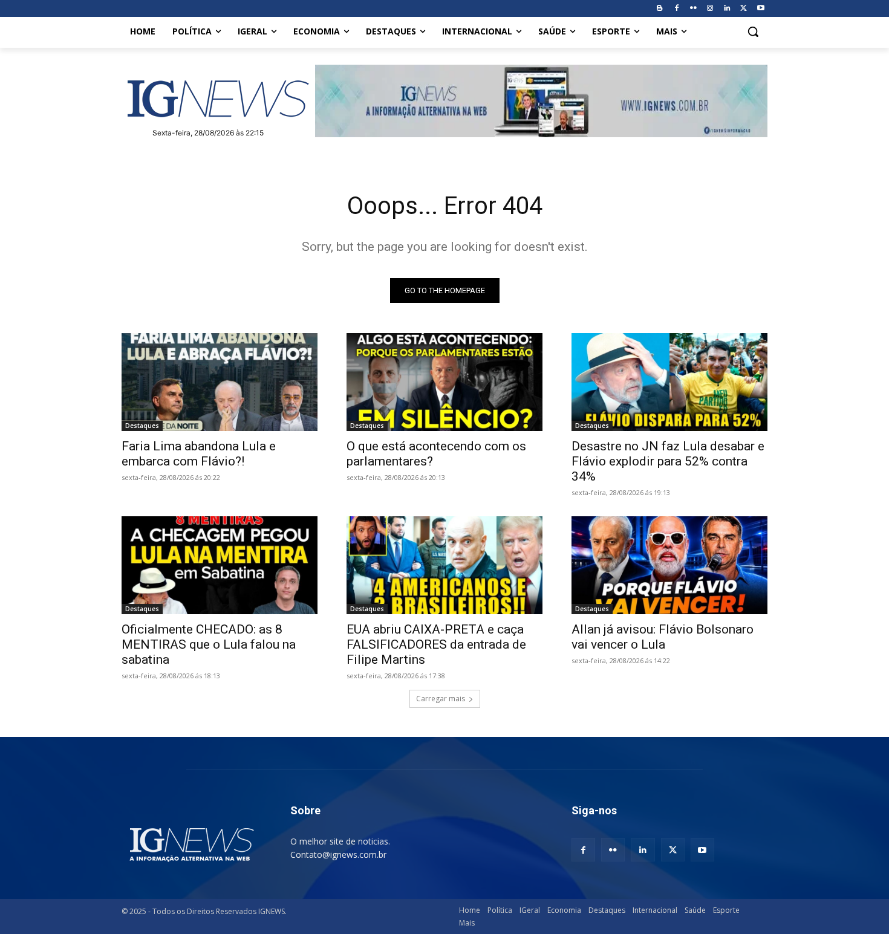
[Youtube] (760, 9)
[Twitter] (744, 9)
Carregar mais (440, 698)
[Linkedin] (727, 9)
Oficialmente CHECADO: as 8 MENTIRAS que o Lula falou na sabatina (209, 644)
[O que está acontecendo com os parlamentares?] (444, 382)
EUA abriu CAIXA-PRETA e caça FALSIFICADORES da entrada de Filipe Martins (436, 644)
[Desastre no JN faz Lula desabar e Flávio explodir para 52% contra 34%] (669, 382)
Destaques (142, 425)
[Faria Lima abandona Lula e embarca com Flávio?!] (220, 382)
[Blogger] (659, 9)
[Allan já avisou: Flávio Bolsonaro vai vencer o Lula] (669, 565)
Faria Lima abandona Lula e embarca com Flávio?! (199, 454)
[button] (752, 31)
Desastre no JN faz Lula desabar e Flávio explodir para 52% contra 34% (668, 461)
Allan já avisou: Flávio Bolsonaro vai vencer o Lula (663, 637)
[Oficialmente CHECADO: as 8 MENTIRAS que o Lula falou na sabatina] (220, 565)
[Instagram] (710, 9)
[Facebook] (676, 9)
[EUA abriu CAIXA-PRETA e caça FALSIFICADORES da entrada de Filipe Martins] (444, 565)
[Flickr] (693, 9)
